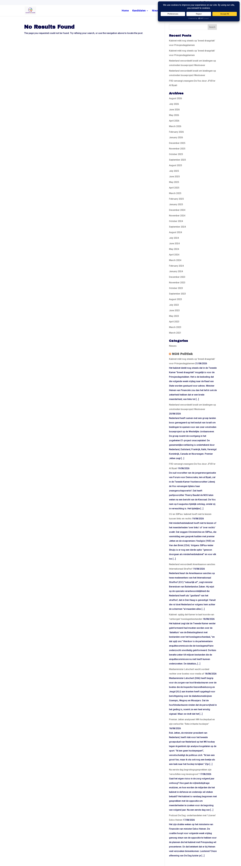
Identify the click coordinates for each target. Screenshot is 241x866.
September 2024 (177, 226)
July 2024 (174, 238)
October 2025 (176, 154)
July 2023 (174, 305)
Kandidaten (139, 11)
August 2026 (175, 98)
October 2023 (176, 288)
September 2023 (177, 293)
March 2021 (175, 332)
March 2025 (175, 193)
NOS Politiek (182, 354)
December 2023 (177, 277)
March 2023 (175, 327)
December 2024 (177, 210)
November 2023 (177, 282)
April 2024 (174, 254)
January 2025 (176, 204)
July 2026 (174, 104)
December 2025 (177, 143)
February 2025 (176, 199)
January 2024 (176, 271)
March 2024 (175, 260)
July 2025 (174, 171)
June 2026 (174, 109)
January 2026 (176, 137)
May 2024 (174, 249)
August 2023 (175, 299)
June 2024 (174, 243)
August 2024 (175, 232)
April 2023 (174, 321)
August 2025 (175, 165)
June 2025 (174, 176)
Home (125, 11)
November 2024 (177, 215)
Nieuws (156, 11)
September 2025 (177, 159)
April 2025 (174, 187)
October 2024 (176, 221)
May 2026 (174, 115)
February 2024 (176, 265)
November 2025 (177, 148)
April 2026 (174, 120)
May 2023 (174, 316)
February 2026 (176, 132)
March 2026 (175, 126)
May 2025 (174, 182)
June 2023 (174, 310)
